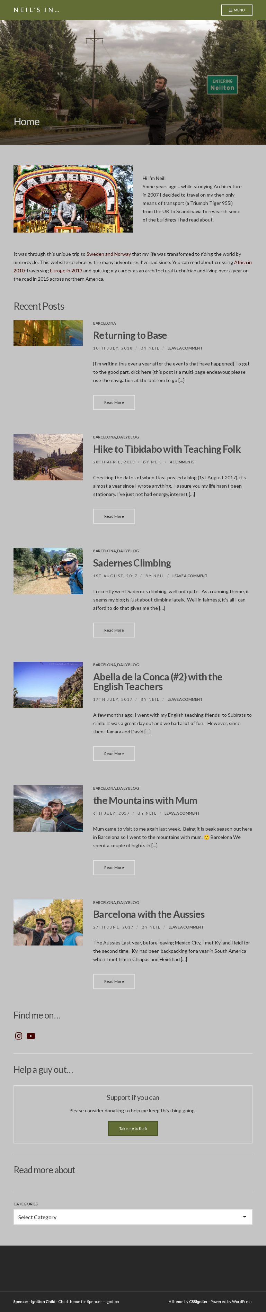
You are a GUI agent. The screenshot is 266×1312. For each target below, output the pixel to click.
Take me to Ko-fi (133, 1128)
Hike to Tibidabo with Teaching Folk (167, 449)
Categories (26, 1204)
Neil (154, 348)
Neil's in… (37, 9)
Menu (239, 10)
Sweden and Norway (109, 254)
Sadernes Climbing (132, 563)
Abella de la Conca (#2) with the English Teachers (157, 681)
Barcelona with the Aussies (149, 914)
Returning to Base (130, 335)
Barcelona (104, 323)
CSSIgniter (198, 1301)
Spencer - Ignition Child (34, 1301)
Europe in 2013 (66, 270)
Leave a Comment (185, 348)
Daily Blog (128, 437)
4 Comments (182, 462)
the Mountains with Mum (145, 800)
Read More (114, 402)
